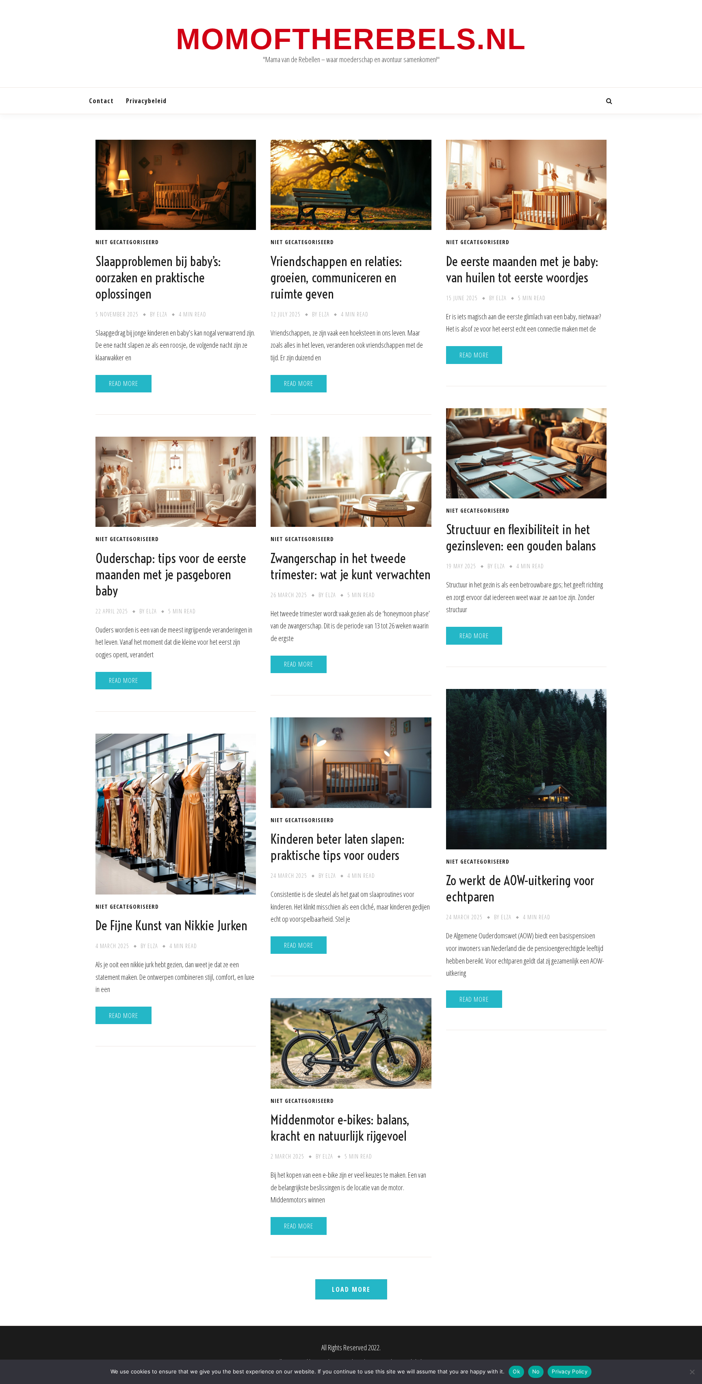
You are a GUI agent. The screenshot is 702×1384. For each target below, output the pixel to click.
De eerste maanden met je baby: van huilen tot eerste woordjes (522, 269)
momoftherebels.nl (351, 39)
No (536, 1371)
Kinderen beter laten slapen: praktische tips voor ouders (338, 847)
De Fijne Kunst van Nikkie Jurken (171, 925)
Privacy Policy (569, 1371)
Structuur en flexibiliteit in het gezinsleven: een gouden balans (521, 537)
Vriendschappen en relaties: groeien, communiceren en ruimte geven (336, 277)
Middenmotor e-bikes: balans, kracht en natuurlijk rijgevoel (340, 1127)
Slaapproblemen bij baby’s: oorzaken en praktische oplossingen (158, 277)
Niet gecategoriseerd (127, 242)
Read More (123, 383)
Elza (162, 314)
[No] (692, 1372)
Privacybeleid (146, 100)
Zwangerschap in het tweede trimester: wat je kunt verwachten (351, 566)
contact (101, 100)
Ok (516, 1371)
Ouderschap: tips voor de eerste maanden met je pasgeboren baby (170, 574)
